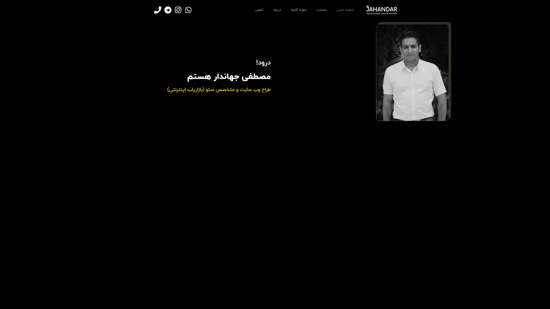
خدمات (321, 10)
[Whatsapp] (188, 10)
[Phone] (158, 10)
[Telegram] (168, 10)
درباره (277, 10)
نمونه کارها (299, 10)
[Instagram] (178, 10)
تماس (259, 10)
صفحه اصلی (345, 10)
